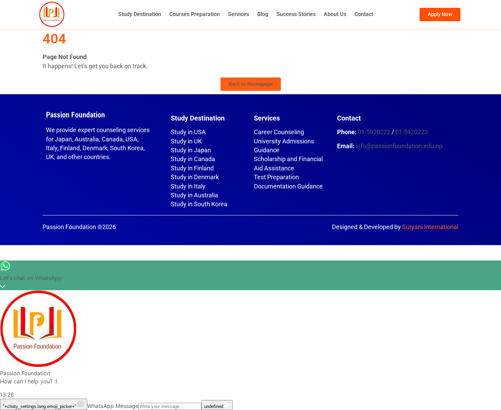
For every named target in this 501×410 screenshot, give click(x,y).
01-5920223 (411, 132)
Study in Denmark (195, 177)
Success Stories (296, 14)
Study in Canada (193, 159)
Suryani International (430, 227)
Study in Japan (191, 150)
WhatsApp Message (112, 405)
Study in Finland (192, 168)
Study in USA (188, 132)
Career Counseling (279, 132)
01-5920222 (374, 132)
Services (238, 14)
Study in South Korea (199, 204)
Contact (363, 14)
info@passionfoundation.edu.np (399, 146)
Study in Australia (194, 195)
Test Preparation (276, 177)
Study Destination (139, 14)
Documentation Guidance (288, 186)
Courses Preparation (194, 14)
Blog (262, 14)
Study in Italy (188, 186)
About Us (335, 14)
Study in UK (186, 141)
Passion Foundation (75, 115)
